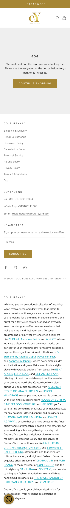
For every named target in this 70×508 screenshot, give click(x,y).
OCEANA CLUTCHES (25, 391)
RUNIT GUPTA (45, 465)
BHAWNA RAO (13, 417)
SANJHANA (27, 469)
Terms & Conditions (15, 174)
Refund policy (12, 161)
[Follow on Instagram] (15, 267)
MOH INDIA (33, 447)
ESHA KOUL (21, 374)
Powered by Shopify (51, 278)
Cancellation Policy (15, 149)
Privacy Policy (12, 168)
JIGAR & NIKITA (32, 417)
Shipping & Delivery (15, 130)
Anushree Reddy (30, 339)
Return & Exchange (15, 137)
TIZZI (31, 482)
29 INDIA (13, 339)
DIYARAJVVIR (44, 460)
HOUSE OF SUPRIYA (53, 400)
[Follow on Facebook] (5, 267)
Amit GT (50, 339)
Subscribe (18, 254)
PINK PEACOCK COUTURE (19, 404)
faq (5, 180)
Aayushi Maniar (46, 356)
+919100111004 (23, 199)
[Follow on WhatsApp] (25, 267)
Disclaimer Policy (13, 143)
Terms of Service (13, 155)
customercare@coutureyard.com (30, 213)
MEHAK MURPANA (46, 374)
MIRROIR (47, 404)
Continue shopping (35, 83)
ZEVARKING (47, 482)
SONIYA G (45, 469)
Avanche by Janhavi (20, 361)
